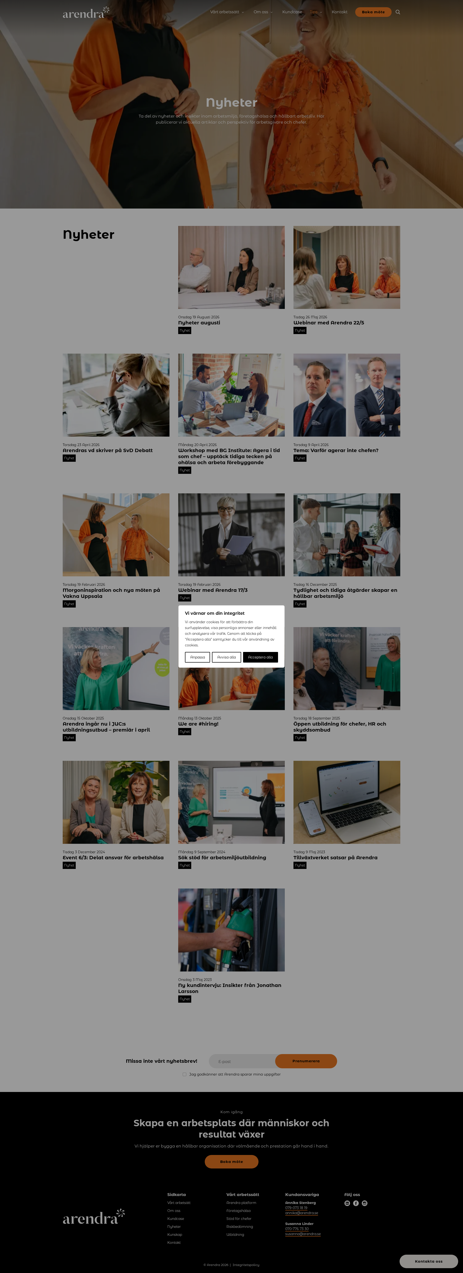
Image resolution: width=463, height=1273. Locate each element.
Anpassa (197, 657)
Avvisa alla (226, 657)
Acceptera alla (260, 657)
